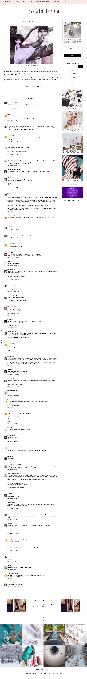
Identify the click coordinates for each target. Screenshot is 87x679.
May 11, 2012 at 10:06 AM (13, 279)
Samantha (9, 555)
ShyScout (9, 513)
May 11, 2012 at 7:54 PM (12, 352)
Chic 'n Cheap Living (12, 108)
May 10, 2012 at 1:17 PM (12, 154)
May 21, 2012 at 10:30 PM (13, 561)
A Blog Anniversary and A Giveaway (72, 130)
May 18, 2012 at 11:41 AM (13, 541)
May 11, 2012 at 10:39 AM (13, 302)
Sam (8, 124)
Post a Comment (10, 589)
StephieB (9, 378)
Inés (8, 177)
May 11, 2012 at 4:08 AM (13, 239)
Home (17, 1)
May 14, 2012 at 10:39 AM (13, 469)
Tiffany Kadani (10, 538)
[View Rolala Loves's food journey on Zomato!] (72, 200)
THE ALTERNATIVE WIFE (13, 169)
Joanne (9, 411)
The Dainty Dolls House (12, 464)
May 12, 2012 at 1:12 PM (12, 423)
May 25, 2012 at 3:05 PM (12, 578)
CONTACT (30, 1)
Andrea (9, 145)
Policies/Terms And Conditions (55, 673)
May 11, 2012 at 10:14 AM (13, 291)
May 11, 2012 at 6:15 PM (12, 339)
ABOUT (23, 1)
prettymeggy (10, 269)
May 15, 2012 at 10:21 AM (13, 498)
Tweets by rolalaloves (72, 184)
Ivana (8, 523)
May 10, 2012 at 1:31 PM (12, 165)
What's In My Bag (72, 108)
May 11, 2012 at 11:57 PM (13, 365)
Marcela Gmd (10, 306)
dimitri (8, 234)
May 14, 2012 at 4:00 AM (13, 460)
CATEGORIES (56, 1)
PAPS (8, 369)
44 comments (34, 23)
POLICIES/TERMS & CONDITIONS (42, 1)
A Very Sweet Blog (11, 573)
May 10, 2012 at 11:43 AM (13, 109)
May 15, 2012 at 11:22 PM (13, 519)
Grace (8, 427)
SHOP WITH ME (66, 1)
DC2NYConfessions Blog (13, 325)
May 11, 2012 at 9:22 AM (13, 257)
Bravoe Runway (10, 158)
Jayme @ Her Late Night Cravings (14, 295)
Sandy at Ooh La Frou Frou (13, 473)
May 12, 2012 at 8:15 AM (13, 395)
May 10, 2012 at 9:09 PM (12, 221)
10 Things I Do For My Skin (72, 180)
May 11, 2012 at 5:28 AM (13, 248)
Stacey (9, 252)
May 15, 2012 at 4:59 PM (12, 508)
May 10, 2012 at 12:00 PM (13, 130)
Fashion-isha (10, 435)
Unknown (9, 135)
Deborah (9, 456)
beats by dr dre (10, 545)
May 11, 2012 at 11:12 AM (13, 315)
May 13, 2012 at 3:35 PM (12, 452)
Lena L (8, 284)
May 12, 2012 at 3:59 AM (13, 386)
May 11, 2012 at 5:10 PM (12, 327)
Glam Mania (10, 215)
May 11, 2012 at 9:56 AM (13, 265)
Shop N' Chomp (10, 331)
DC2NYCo (9, 319)
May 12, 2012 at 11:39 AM (13, 407)
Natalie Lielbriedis (11, 390)
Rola (8, 565)
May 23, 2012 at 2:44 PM (12, 569)
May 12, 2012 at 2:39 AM (13, 374)
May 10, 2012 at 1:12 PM (12, 141)
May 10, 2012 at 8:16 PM (12, 211)
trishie (8, 226)
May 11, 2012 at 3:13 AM (13, 229)
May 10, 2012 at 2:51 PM (12, 173)
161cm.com (10, 418)
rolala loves (36, 673)
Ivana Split (9, 582)
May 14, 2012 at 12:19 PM (13, 489)
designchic (9, 261)
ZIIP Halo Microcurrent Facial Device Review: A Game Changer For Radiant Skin (72, 151)
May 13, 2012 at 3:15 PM (12, 441)
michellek (9, 356)
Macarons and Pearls (12, 532)
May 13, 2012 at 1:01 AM (13, 431)
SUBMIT (72, 55)
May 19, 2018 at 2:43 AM (13, 586)
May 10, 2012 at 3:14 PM (12, 188)
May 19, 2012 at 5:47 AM (13, 550)
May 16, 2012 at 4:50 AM (13, 533)
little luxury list (10, 101)
